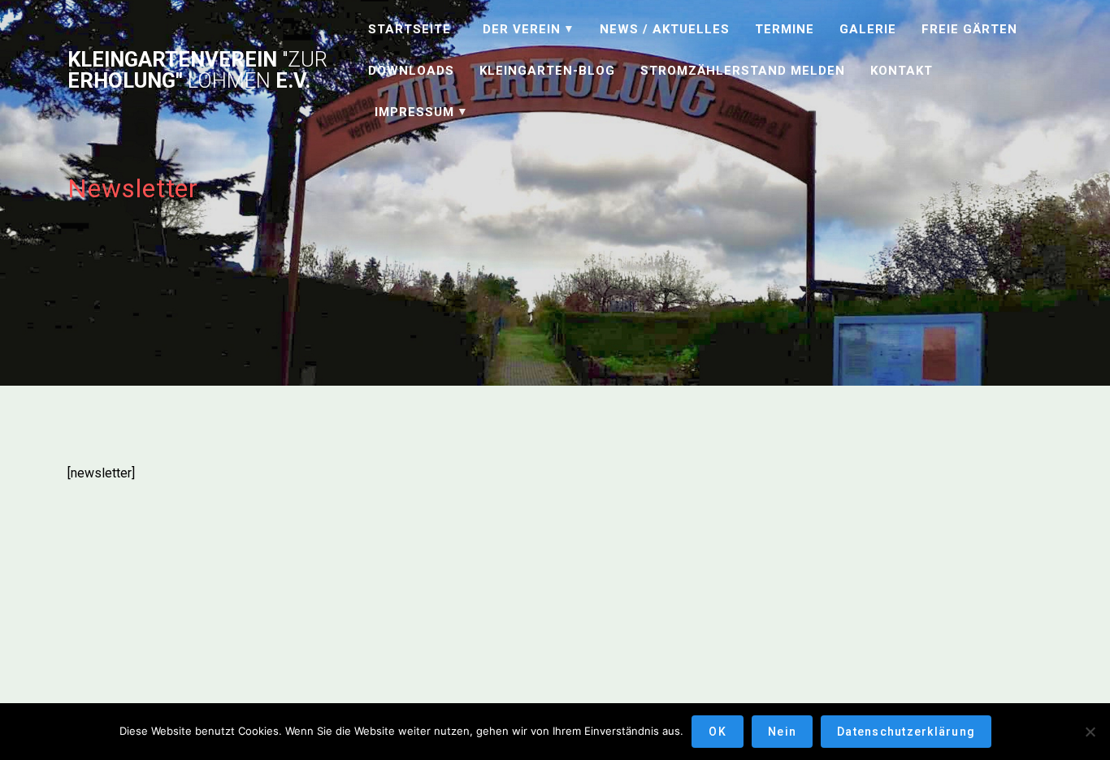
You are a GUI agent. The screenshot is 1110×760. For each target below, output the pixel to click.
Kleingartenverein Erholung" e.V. (197, 70)
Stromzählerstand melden (742, 70)
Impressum (414, 112)
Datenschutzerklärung (906, 731)
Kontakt (901, 70)
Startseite (409, 29)
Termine (784, 29)
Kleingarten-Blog (547, 70)
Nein (782, 731)
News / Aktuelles (665, 29)
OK (717, 731)
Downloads (411, 70)
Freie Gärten (969, 29)
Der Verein (522, 29)
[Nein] (1090, 731)
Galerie (867, 29)
